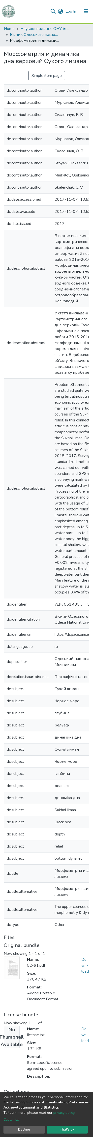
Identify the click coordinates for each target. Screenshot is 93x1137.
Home (9, 28)
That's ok (67, 1129)
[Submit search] (53, 11)
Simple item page (46, 75)
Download (85, 965)
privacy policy (63, 1112)
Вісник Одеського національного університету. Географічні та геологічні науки (35, 34)
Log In (71, 11)
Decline (24, 1129)
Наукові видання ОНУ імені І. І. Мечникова (45, 28)
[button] (60, 11)
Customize (11, 1119)
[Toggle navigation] (86, 11)
